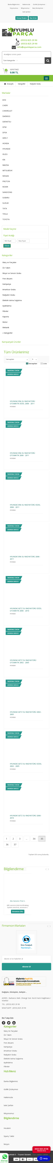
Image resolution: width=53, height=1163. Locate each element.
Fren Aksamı (7, 278)
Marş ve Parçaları (9, 262)
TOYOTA (5, 219)
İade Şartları (26, 12)
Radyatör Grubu (35, 84)
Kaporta (5, 316)
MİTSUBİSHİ (7, 170)
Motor (5, 322)
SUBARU (5, 197)
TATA (4, 208)
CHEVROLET (7, 111)
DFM (4, 127)
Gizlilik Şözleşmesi (39, 4)
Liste (45, 363)
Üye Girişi (33, 18)
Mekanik (5, 327)
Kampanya (6, 284)
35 (42, 838)
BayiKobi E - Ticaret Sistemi (19, 1154)
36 (7, 844)
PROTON (6, 181)
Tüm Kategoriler (9, 60)
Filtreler (5, 311)
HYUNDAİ (6, 149)
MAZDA (5, 165)
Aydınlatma (6, 306)
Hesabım (7, 1128)
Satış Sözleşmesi (37, 8)
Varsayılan (32, 363)
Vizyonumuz (14, 8)
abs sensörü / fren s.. (17, 901)
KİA (3, 159)
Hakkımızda (26, 4)
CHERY (5, 105)
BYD (4, 100)
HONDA (5, 143)
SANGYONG (7, 192)
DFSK (4, 132)
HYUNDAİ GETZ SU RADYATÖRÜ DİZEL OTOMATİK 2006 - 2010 (26, 609)
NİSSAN (5, 176)
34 (34, 838)
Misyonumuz (25, 8)
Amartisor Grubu (9, 289)
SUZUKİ (5, 203)
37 (15, 844)
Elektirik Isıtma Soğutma (12, 300)
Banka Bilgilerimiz (14, 4)
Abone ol (26, 966)
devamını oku (17, 911)
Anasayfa (10, 84)
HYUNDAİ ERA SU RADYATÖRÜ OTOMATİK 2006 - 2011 (22, 454)
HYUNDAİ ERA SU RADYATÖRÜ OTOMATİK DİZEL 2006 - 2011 (22, 402)
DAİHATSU (6, 121)
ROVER (5, 187)
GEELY (5, 138)
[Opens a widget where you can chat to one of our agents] (44, 1159)
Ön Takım (6, 268)
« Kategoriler (7, 333)
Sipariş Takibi (9, 1136)
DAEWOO (6, 116)
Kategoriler (21, 84)
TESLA (5, 214)
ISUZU (5, 154)
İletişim (6, 1144)
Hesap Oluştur (22, 18)
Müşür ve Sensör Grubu (11, 273)
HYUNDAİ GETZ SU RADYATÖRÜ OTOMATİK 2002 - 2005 (23, 661)
